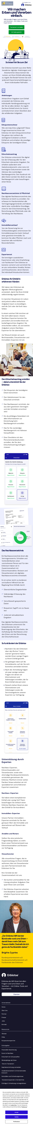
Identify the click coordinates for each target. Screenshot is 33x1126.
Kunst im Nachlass (7, 1053)
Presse (4, 1017)
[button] (16, 994)
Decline (16, 1117)
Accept (16, 1112)
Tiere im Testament (8, 1064)
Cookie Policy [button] (13, 1105)
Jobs (3, 1021)
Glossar (4, 1034)
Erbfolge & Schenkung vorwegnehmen (14, 1083)
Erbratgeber (6, 1045)
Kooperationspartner (8, 1041)
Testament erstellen (16, 27)
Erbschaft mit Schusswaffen (11, 1057)
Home (3, 1007)
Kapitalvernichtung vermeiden (11, 1067)
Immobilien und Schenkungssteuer (12, 1076)
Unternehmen (6, 1003)
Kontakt (4, 1024)
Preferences (16, 1121)
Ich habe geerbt (16, 32)
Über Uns (4, 1010)
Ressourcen (5, 1029)
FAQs (3, 1037)
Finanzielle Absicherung (9, 1050)
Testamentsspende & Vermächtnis (13, 1080)
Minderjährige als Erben (9, 1060)
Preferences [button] (24, 1107)
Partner (4, 1014)
